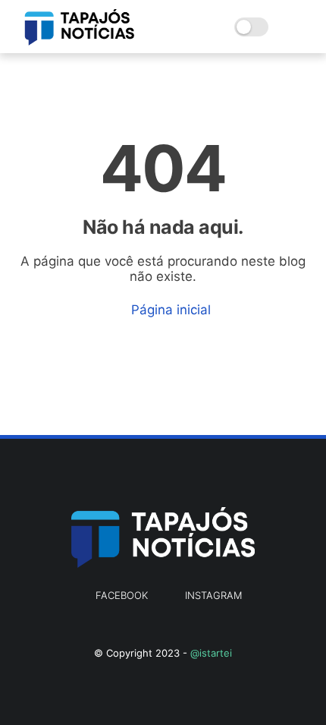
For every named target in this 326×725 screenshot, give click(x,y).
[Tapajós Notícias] (79, 41)
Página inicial (169, 309)
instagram (213, 595)
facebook (122, 595)
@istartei (211, 653)
